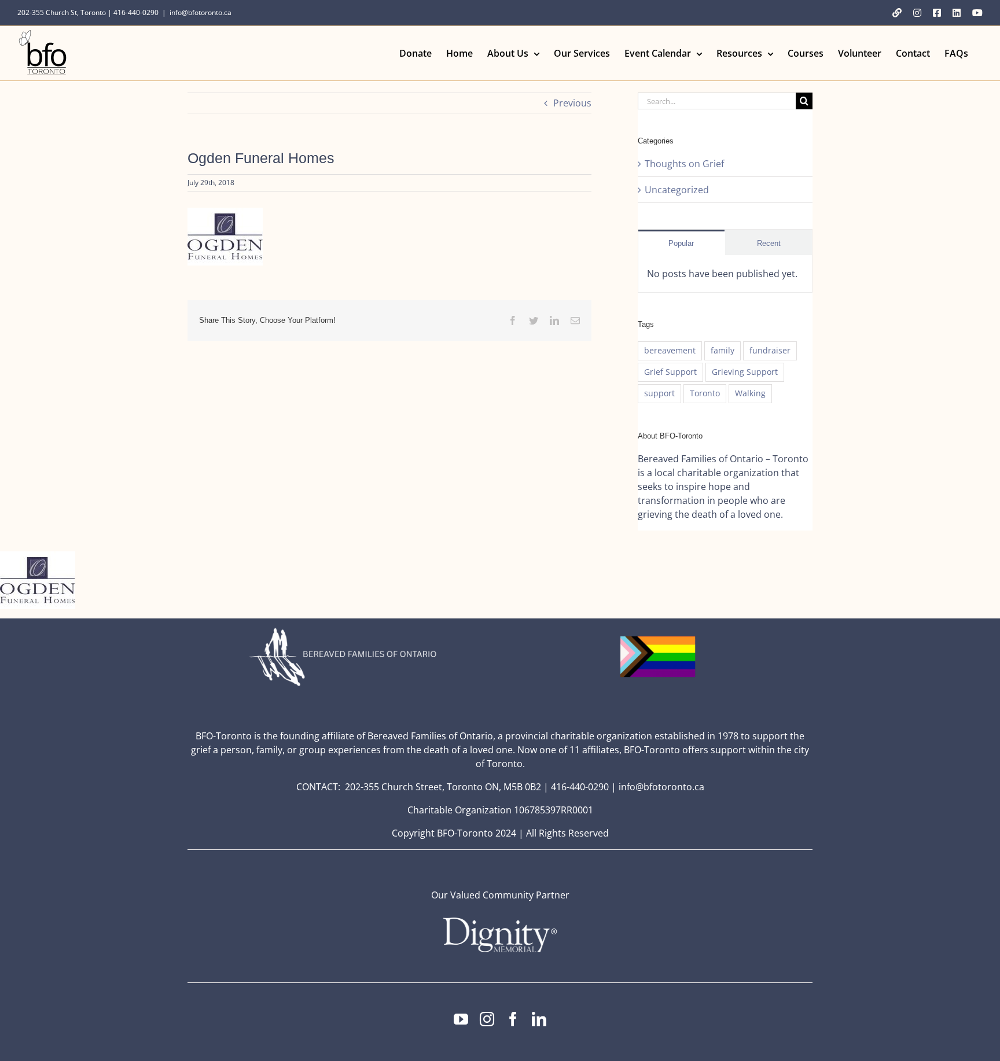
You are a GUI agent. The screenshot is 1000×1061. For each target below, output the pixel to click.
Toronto (705, 393)
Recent (769, 243)
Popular (681, 243)
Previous (572, 103)
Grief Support (670, 371)
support (659, 393)
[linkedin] (539, 1019)
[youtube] (461, 1019)
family (722, 350)
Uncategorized (677, 189)
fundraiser (770, 350)
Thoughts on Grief (684, 163)
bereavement (670, 350)
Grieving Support (745, 371)
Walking (750, 393)
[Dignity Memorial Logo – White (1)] (500, 921)
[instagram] (487, 1019)
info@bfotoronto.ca (200, 12)
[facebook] (513, 1019)
